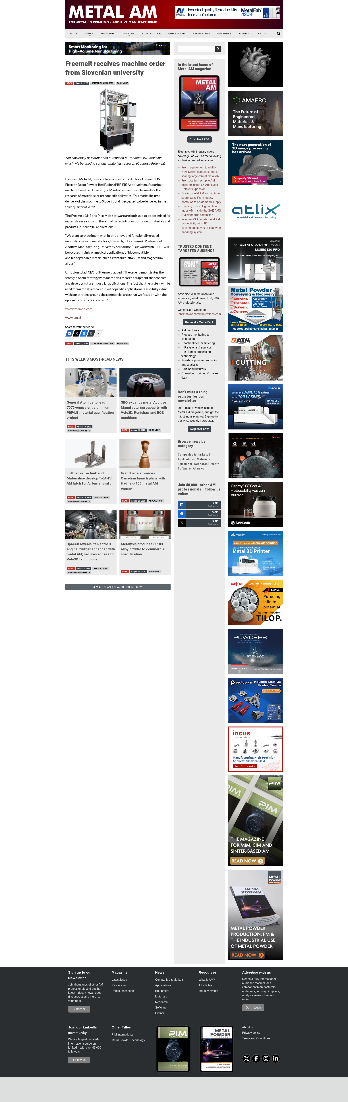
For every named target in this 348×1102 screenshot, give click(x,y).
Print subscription (123, 990)
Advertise (224, 33)
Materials (154, 572)
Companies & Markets (102, 83)
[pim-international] (174, 1050)
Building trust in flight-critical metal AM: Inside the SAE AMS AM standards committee (201, 210)
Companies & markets (193, 454)
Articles (128, 33)
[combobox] (199, 49)
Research (201, 464)
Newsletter (201, 33)
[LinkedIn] (69, 333)
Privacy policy (251, 1032)
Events (244, 33)
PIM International (122, 1034)
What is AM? (176, 33)
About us (248, 1027)
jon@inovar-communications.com (199, 314)
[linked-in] (275, 1058)
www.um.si (73, 318)
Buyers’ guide (151, 33)
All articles (205, 985)
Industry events (208, 990)
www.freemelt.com (78, 309)
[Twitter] (76, 333)
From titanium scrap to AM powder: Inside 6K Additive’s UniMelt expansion (199, 185)
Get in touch (253, 1007)
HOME (73, 33)
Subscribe (79, 1009)
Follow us (79, 1059)
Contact (263, 33)
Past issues (119, 985)
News (89, 33)
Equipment (122, 83)
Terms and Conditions (256, 1038)
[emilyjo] (84, 333)
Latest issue (119, 979)
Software (184, 468)
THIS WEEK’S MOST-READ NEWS (94, 359)
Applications (101, 498)
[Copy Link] (91, 333)
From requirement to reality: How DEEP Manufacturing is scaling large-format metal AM (200, 172)
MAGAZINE (108, 33)
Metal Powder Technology (128, 1040)
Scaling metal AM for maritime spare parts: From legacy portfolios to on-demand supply (201, 198)
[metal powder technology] (217, 1050)
